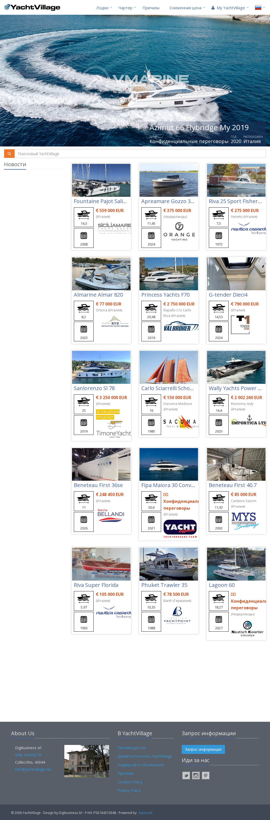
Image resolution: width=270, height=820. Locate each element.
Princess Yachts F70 (165, 294)
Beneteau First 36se (98, 485)
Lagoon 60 (222, 584)
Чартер (125, 7)
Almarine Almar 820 (98, 294)
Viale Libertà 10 (28, 754)
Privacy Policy (129, 790)
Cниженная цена (185, 7)
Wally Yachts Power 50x (237, 388)
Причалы (151, 7)
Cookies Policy (130, 781)
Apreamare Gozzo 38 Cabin (175, 201)
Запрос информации (203, 749)
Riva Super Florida (96, 584)
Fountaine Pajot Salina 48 (105, 201)
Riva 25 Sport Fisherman (239, 201)
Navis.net (145, 813)
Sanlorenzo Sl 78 (94, 388)
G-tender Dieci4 (228, 294)
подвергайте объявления (141, 764)
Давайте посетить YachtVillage (145, 756)
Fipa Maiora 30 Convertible (174, 485)
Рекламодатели (132, 747)
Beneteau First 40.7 (233, 485)
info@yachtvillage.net (33, 769)
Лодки (102, 7)
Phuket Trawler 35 (164, 584)
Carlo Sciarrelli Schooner (171, 388)
